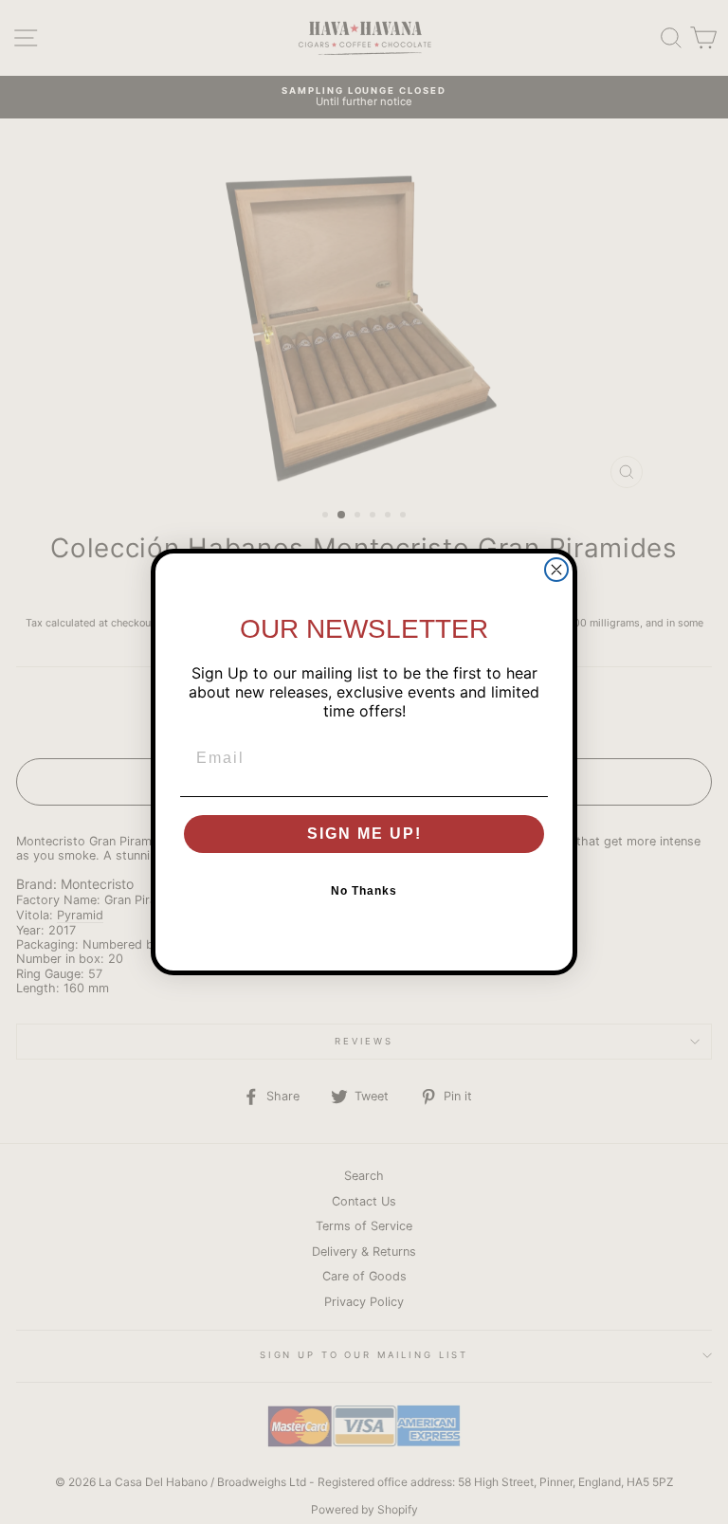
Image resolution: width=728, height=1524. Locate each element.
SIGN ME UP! (364, 834)
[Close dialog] (556, 569)
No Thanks (364, 891)
